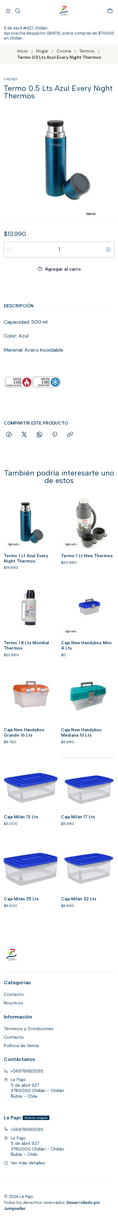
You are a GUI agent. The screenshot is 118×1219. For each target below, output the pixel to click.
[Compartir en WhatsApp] (39, 435)
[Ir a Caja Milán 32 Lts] (88, 865)
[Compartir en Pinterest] (54, 435)
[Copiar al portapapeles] (70, 435)
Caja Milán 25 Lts (21, 898)
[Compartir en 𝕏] (24, 435)
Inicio (22, 51)
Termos (86, 51)
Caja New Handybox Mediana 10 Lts (81, 732)
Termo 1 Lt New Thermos (87, 555)
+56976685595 (27, 1071)
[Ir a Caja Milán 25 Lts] (30, 865)
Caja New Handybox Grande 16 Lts (24, 732)
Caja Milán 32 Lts (78, 898)
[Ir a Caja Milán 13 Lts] (30, 783)
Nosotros (13, 1003)
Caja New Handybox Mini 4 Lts (86, 645)
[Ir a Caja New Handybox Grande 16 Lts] (30, 696)
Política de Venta (21, 1045)
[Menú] (8, 11)
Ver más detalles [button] (28, 1163)
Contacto (14, 994)
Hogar (42, 51)
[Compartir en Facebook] (9, 435)
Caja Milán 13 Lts (21, 816)
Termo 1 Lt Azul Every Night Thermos (26, 558)
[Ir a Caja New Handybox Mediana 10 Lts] (88, 696)
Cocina (64, 51)
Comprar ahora (59, 288)
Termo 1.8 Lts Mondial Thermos (26, 645)
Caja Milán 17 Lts (78, 816)
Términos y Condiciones (28, 1028)
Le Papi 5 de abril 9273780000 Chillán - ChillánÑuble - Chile (37, 1088)
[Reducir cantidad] (9, 249)
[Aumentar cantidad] (108, 249)
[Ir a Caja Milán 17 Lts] (88, 783)
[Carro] (110, 11)
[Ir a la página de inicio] (64, 11)
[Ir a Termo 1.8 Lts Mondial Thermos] (30, 609)
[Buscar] (17, 11)
